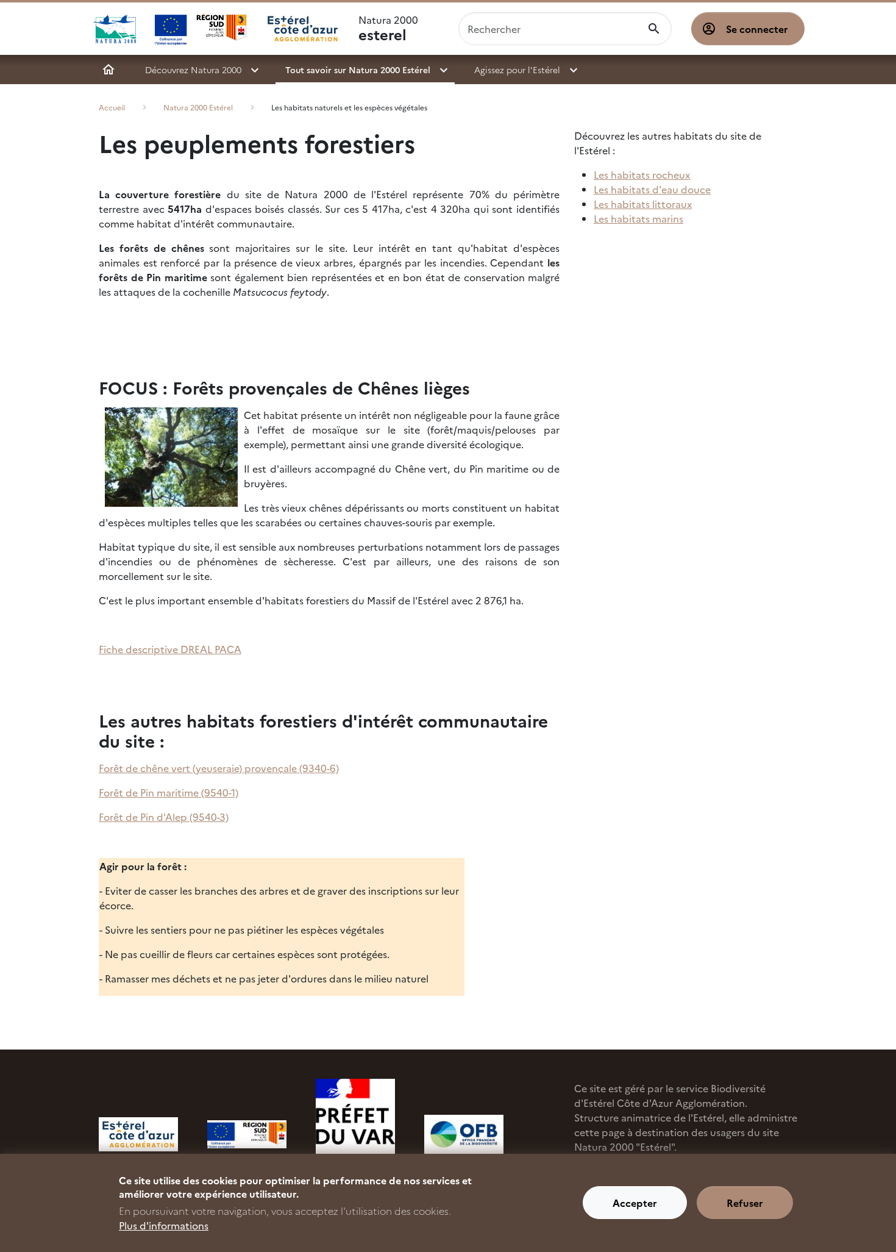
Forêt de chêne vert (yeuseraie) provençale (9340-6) (219, 767)
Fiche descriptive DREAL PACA (170, 649)
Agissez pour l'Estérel (517, 69)
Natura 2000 (388, 28)
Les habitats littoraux (643, 203)
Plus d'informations (163, 1225)
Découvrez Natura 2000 (193, 69)
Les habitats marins (638, 218)
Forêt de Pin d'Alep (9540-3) (164, 816)
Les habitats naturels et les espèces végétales (349, 107)
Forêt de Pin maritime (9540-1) (168, 792)
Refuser (745, 1203)
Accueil (108, 69)
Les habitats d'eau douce (652, 189)
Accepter (635, 1203)
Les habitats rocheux (642, 174)
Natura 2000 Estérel (198, 107)
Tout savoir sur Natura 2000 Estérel (357, 69)
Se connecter (757, 28)
